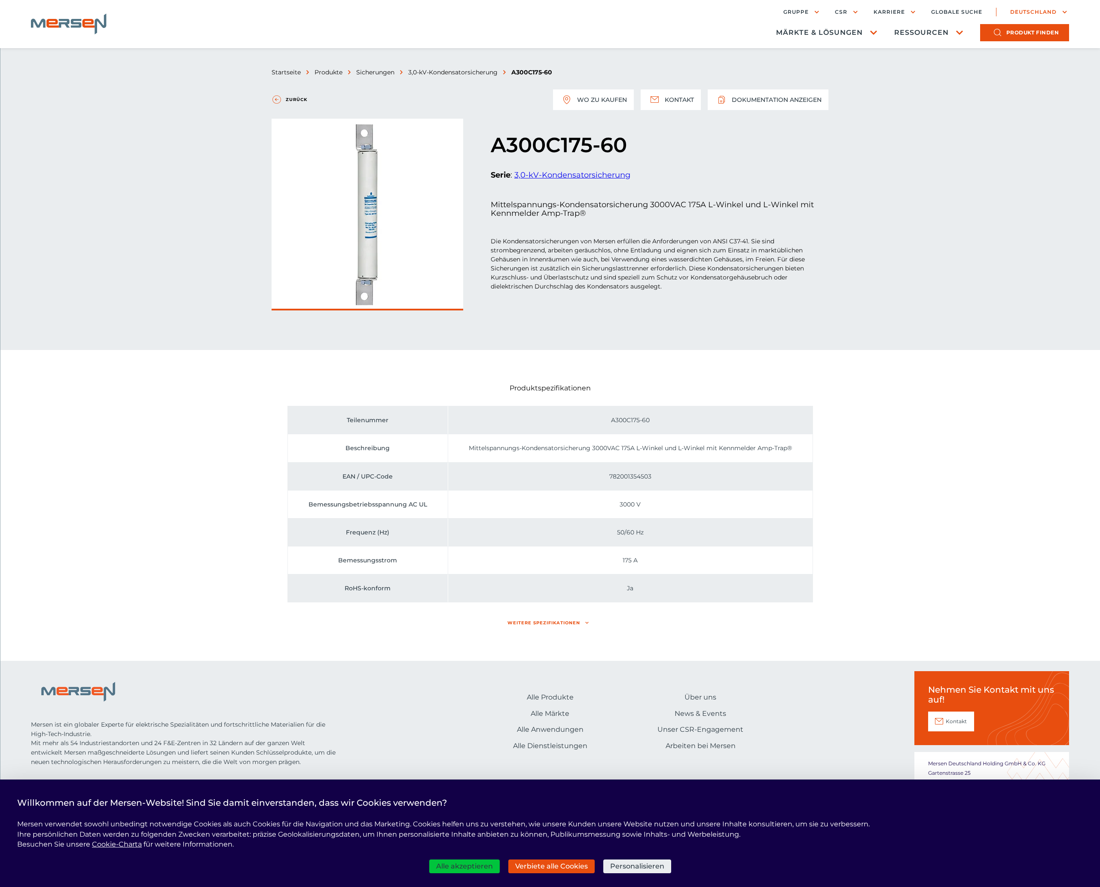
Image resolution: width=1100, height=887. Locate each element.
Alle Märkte (550, 713)
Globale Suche (956, 12)
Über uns (700, 697)
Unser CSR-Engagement (700, 729)
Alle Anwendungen (550, 729)
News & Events (700, 713)
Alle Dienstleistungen (550, 746)
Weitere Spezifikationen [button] (543, 623)
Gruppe (796, 12)
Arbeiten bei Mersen (701, 746)
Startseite (286, 72)
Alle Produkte (550, 697)
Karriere (889, 12)
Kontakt (679, 100)
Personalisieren (637, 866)
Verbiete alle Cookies (551, 866)
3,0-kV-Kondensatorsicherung (453, 72)
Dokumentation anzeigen (777, 100)
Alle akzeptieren (464, 866)
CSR (841, 12)
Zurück (296, 99)
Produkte (328, 72)
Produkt (1032, 32)
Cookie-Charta (117, 844)
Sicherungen (375, 72)
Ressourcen (921, 32)
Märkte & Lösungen (819, 32)
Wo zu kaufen (602, 100)
